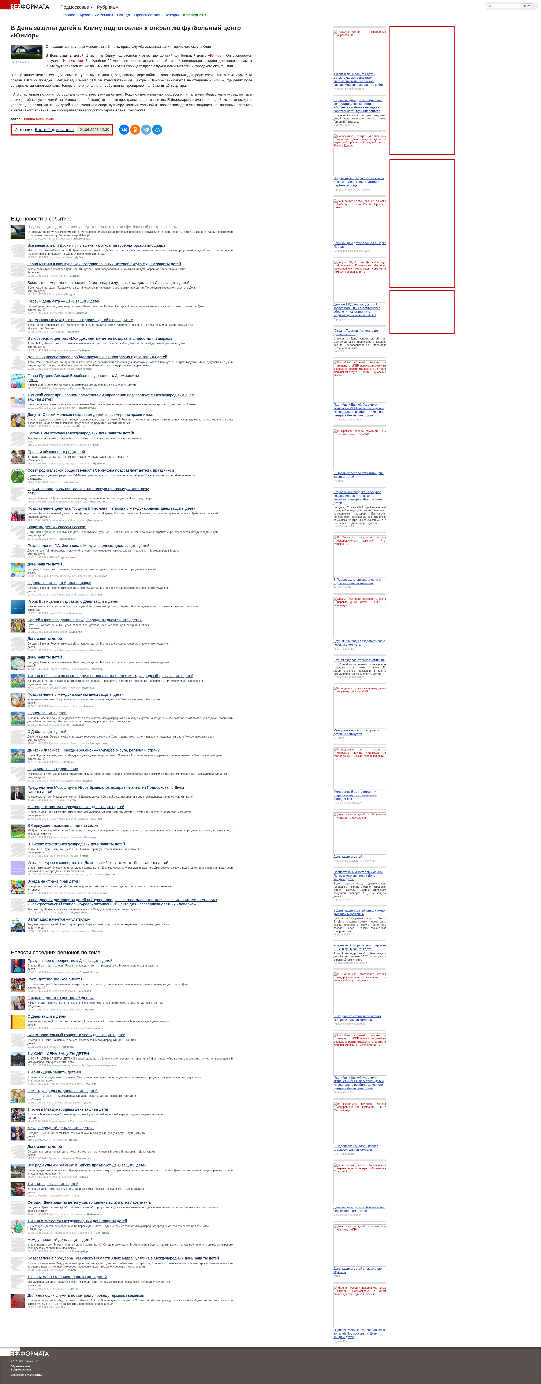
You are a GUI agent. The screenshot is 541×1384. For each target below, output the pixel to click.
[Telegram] (146, 130)
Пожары (171, 15)
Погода (123, 15)
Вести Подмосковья (54, 129)
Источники (103, 15)
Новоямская (73, 61)
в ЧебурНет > (195, 15)
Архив (84, 15)
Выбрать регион (21, 1369)
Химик (216, 80)
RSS (39, 1374)
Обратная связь (20, 1366)
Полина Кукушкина (38, 119)
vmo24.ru (23, 61)
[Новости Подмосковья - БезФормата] (25, 5)
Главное (67, 15)
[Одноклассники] (135, 130)
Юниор (215, 55)
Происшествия (147, 15)
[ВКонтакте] (124, 130)
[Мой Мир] (157, 130)
